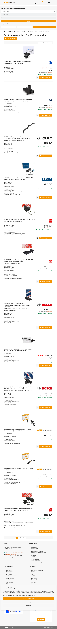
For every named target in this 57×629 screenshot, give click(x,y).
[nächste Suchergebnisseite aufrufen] (25, 538)
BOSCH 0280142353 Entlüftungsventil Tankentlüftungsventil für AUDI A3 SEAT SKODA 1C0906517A (17, 305)
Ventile (23, 31)
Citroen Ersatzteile (9, 571)
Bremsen (33, 571)
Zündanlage (33, 585)
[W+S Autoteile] (10, 2)
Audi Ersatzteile (9, 568)
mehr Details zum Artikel (10, 527)
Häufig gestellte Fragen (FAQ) (37, 551)
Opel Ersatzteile (9, 576)
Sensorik (33, 583)
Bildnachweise (34, 547)
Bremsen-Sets (34, 572)
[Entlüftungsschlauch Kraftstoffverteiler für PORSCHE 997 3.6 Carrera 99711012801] (28, 459)
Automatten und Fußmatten (37, 570)
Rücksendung (33, 555)
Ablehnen (28, 605)
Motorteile (17, 31)
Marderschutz (34, 576)
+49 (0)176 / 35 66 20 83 (18, 552)
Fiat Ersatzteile (9, 572)
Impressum (33, 553)
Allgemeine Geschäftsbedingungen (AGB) (39, 545)
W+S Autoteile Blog (35, 559)
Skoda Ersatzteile (9, 580)
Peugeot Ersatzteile (10, 578)
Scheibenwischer (34, 580)
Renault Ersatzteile (10, 579)
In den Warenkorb (46, 77)
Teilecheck (33, 556)
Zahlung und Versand (35, 560)
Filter (32, 574)
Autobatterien (34, 568)
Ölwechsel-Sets (34, 578)
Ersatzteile (10, 31)
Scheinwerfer (33, 582)
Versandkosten (49, 72)
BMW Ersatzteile (9, 570)
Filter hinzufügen (11, 38)
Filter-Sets (33, 575)
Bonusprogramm (34, 548)
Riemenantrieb (34, 579)
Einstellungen (28, 602)
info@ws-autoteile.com (11, 554)
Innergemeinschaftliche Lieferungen (38, 552)
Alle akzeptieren (29, 598)
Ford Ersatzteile (9, 574)
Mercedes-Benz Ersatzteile (11, 575)
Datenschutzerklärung (35, 549)
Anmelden (41, 619)
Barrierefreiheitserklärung (36, 561)
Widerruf (33, 557)
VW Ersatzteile (9, 583)
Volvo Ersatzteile (9, 582)
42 (23, 537)
